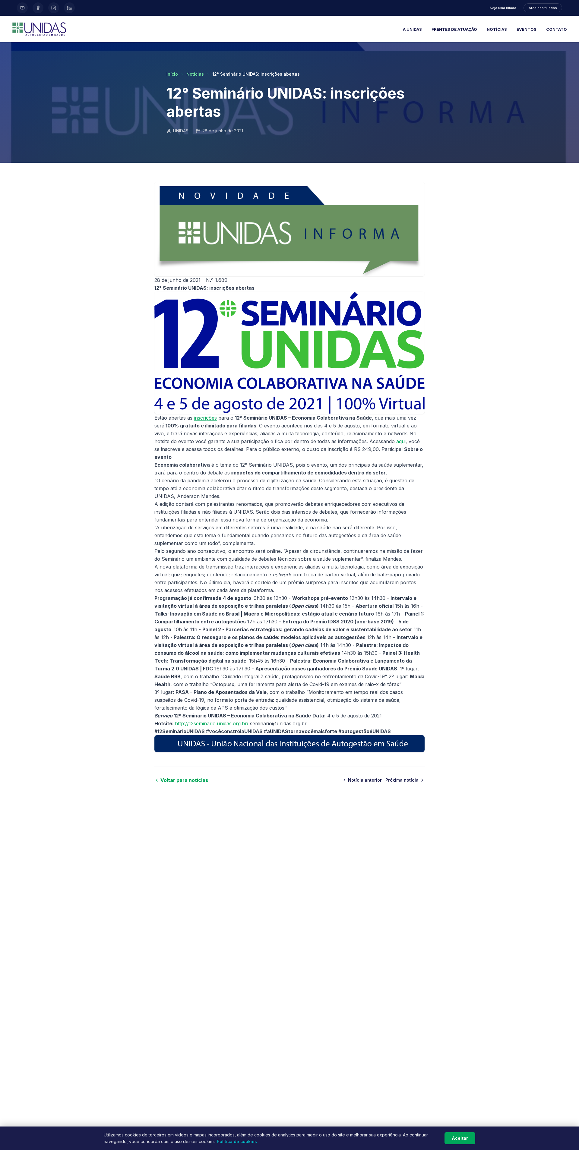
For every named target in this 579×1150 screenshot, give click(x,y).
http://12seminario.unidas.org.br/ (211, 723)
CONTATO (556, 29)
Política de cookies (237, 1141)
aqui (401, 441)
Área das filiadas (543, 8)
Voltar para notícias (184, 780)
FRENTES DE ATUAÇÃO (454, 29)
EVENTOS (526, 29)
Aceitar (460, 1138)
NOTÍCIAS (497, 29)
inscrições (205, 418)
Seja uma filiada (503, 8)
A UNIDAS (412, 29)
